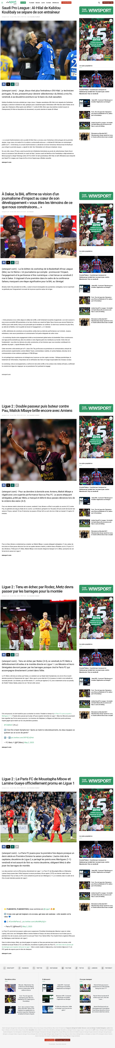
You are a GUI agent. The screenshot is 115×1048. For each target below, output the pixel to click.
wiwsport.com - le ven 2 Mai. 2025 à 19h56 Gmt (14, 788)
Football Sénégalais (101, 1028)
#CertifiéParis (14, 921)
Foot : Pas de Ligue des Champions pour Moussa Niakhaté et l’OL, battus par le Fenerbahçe (101, 113)
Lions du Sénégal (91, 1028)
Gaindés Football (35, 16)
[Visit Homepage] (11, 3)
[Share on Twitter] (8, 84)
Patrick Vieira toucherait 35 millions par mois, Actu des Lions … (101, 997)
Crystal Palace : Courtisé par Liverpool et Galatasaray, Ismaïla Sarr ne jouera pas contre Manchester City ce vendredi (94, 92)
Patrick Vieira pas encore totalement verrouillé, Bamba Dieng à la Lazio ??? (101, 986)
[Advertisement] (38, 124)
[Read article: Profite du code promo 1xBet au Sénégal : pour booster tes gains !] (47, 1009)
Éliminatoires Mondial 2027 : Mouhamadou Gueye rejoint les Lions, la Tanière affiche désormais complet (102, 135)
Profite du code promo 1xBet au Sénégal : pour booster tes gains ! (63, 1008)
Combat (48, 2)
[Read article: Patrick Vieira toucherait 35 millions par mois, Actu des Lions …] (85, 999)
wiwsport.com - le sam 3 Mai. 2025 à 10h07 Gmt (14, 16)
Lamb (43, 2)
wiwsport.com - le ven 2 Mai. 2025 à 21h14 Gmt (14, 211)
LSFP (94, 1030)
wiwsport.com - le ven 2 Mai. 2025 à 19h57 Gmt (14, 596)
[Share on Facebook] (4, 84)
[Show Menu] (2, 2)
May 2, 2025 (29, 742)
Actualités (31, 1030)
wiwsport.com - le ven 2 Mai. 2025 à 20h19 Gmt (14, 415)
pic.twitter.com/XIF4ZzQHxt (22, 737)
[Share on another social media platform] (17, 84)
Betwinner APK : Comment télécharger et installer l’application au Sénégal (63, 997)
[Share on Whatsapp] (13, 84)
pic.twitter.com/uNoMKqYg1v (34, 921)
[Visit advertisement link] (96, 10)
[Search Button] (99, 2)
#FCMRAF (8, 725)
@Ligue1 (46, 909)
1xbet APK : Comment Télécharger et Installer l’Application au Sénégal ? (63, 986)
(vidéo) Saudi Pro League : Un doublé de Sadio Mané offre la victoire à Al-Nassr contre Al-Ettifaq (101, 124)
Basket (38, 2)
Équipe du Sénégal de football (73, 1028)
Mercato (83, 85)
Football (31, 2)
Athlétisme (55, 2)
